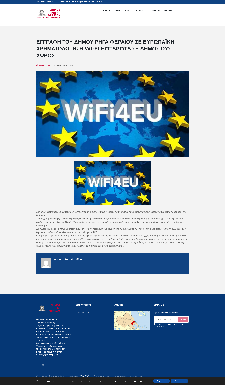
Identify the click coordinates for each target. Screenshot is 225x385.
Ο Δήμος (117, 10)
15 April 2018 (45, 65)
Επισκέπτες (140, 10)
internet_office (61, 65)
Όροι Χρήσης (86, 376)
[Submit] (183, 319)
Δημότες (128, 10)
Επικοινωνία (168, 10)
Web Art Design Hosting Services (128, 376)
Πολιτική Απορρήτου (102, 376)
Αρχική (106, 10)
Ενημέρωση (154, 10)
